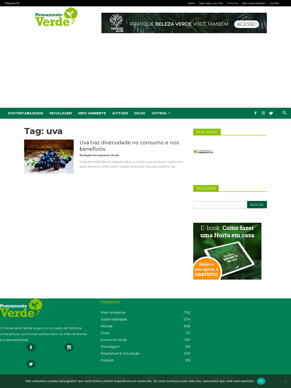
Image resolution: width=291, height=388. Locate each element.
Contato (274, 3)
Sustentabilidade (25, 113)
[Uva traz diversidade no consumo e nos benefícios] (49, 157)
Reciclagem (61, 113)
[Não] (285, 381)
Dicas (139, 113)
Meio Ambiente (92, 113)
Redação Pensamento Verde (99, 155)
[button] (284, 113)
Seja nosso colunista (211, 3)
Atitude (120, 113)
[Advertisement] (145, 73)
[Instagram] (263, 113)
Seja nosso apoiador (254, 3)
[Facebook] (255, 113)
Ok (261, 381)
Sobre (191, 3)
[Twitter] (271, 113)
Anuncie (232, 3)
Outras (159, 113)
